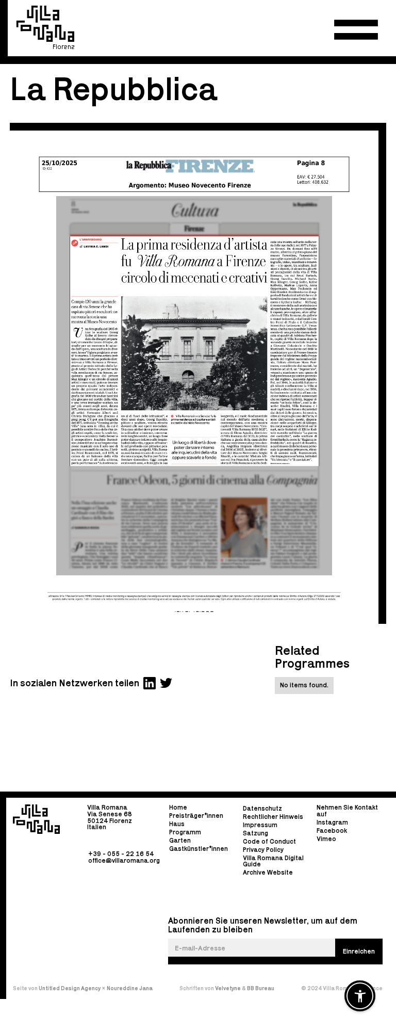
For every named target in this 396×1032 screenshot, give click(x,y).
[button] (356, 30)
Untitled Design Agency (70, 988)
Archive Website (268, 873)
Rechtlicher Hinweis (273, 816)
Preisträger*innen (196, 815)
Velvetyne (228, 988)
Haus (177, 824)
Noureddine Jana (130, 988)
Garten (180, 840)
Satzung (255, 833)
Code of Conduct (269, 841)
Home (178, 807)
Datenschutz (262, 808)
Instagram (332, 822)
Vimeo (326, 839)
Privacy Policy (263, 849)
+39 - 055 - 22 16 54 (121, 854)
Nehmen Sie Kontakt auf (347, 811)
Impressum (260, 825)
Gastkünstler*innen (198, 848)
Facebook (332, 830)
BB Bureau (260, 988)
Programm (185, 832)
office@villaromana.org (124, 860)
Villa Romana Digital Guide (273, 861)
